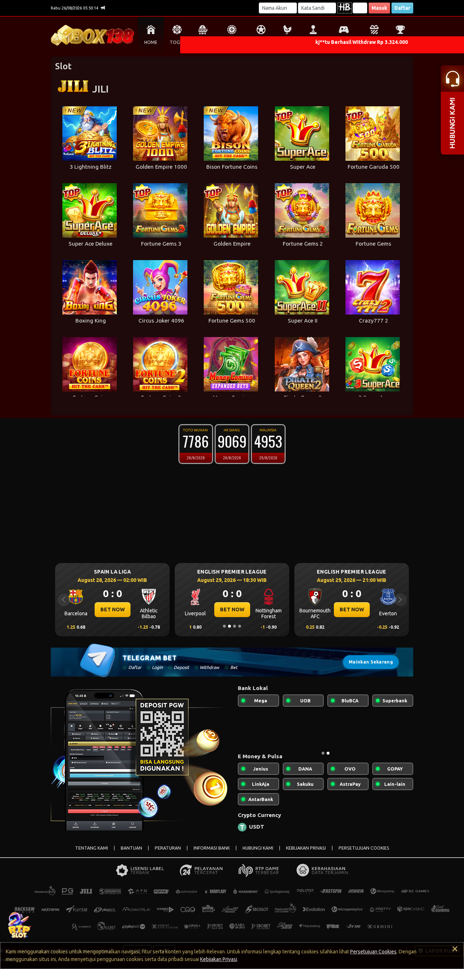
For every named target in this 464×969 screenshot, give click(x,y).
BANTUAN (131, 848)
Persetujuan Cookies (373, 951)
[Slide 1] (224, 626)
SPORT (261, 42)
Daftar (402, 8)
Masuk (379, 8)
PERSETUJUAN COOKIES (364, 848)
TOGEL (177, 42)
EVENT (400, 42)
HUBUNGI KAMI (258, 848)
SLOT (203, 42)
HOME (150, 42)
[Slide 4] (239, 626)
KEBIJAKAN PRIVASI (306, 848)
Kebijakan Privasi (218, 959)
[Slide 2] (229, 626)
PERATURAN (168, 848)
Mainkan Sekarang (371, 662)
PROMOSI (374, 42)
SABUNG (287, 42)
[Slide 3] (234, 626)
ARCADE (313, 42)
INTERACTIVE (343, 42)
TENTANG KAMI (91, 848)
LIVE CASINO (232, 42)
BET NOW (112, 609)
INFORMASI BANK (212, 848)
